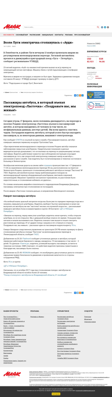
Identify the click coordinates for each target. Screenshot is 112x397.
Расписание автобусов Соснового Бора (65, 318)
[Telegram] (78, 95)
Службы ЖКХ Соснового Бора (67, 358)
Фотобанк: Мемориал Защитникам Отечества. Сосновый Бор (12, 346)
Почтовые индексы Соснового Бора (68, 355)
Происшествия (14, 92)
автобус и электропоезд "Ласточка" (37, 289)
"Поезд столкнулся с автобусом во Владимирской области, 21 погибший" (35, 275)
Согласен (56, 394)
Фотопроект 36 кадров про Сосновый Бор (13, 331)
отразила (48, 165)
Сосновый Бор (22, 35)
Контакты (59, 35)
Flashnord (27, 239)
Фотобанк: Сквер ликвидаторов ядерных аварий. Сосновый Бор (15, 340)
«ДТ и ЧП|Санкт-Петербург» (15, 266)
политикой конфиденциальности (85, 390)
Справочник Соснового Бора (67, 330)
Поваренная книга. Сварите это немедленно (15, 362)
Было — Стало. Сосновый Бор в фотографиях (14, 327)
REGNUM (26, 253)
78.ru (73, 225)
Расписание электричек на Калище (66, 322)
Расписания (35, 35)
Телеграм (87, 317)
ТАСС (36, 234)
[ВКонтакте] (75, 95)
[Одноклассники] (80, 95)
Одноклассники (90, 322)
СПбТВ (19, 140)
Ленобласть (39, 92)
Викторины (8, 353)
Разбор (6, 358)
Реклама (69, 35)
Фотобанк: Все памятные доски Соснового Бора (15, 336)
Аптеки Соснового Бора (65, 348)
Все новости (9, 35)
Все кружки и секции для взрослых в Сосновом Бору (67, 338)
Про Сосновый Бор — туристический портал (12, 318)
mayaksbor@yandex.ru (45, 375)
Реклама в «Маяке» (37, 317)
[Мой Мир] (82, 95)
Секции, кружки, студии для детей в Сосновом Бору (67, 334)
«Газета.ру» (24, 243)
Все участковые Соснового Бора (68, 351)
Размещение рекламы (35, 377)
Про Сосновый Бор (82, 35)
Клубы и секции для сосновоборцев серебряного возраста (67, 344)
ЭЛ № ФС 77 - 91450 (68, 374)
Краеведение (8, 350)
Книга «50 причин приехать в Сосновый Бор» (14, 322)
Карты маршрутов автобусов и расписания (68, 327)
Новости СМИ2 (91, 46)
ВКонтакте (88, 319)
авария (34, 92)
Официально (47, 35)
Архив (6, 356)
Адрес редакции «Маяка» (36, 371)
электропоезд (27, 92)
